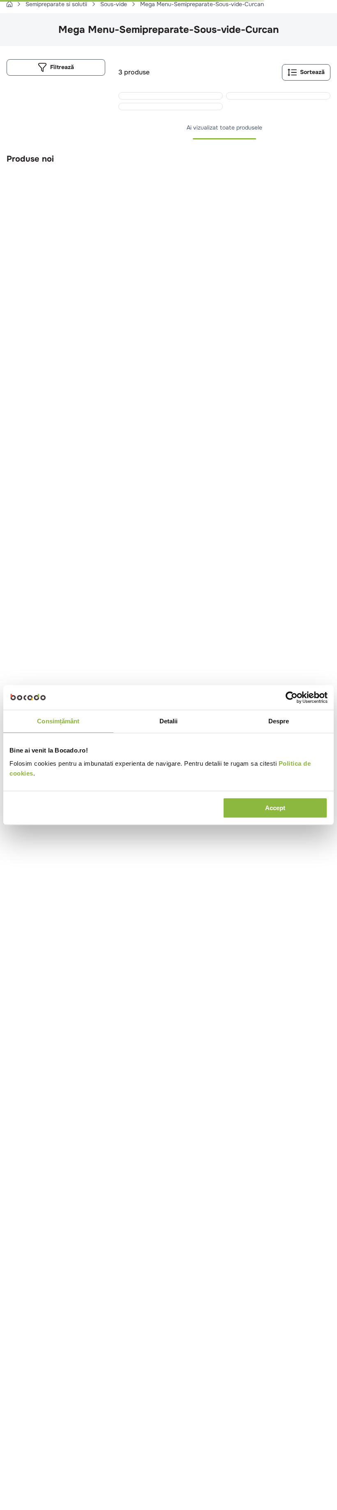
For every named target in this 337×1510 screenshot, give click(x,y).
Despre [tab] (278, 721)
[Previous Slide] (307, 435)
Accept (275, 807)
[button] (155, 535)
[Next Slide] (325, 435)
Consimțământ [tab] (58, 721)
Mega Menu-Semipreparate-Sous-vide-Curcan (202, 50)
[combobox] (168, 32)
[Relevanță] (281, 107)
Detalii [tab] (168, 721)
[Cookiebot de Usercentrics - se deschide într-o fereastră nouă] (292, 697)
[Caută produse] (17, 32)
